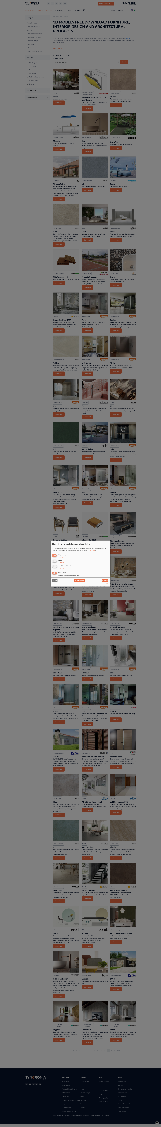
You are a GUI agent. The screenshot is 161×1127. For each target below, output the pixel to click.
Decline (55, 580)
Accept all (105, 580)
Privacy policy (91, 550)
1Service (61, 562)
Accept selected (79, 580)
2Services (61, 557)
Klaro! (106, 583)
